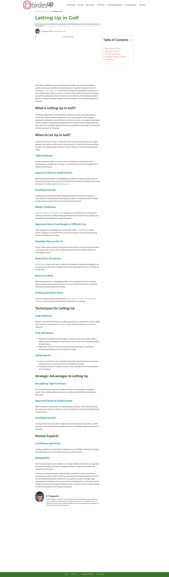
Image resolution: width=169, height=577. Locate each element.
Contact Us (74, 574)
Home (36, 11)
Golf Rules (101, 5)
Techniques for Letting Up (113, 54)
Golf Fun (142, 5)
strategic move (52, 90)
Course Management (114, 5)
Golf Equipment (131, 5)
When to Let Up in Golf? (112, 51)
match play (41, 264)
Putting (80, 5)
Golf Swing (71, 5)
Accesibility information (87, 574)
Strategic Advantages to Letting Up (115, 57)
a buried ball (81, 230)
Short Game (90, 5)
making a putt (64, 184)
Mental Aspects (109, 59)
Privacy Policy (100, 574)
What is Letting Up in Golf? (113, 48)
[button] (131, 40)
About (66, 574)
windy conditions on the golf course (50, 213)
